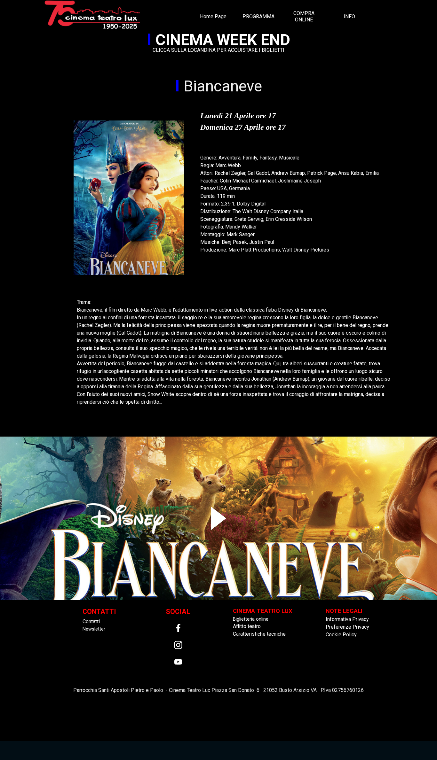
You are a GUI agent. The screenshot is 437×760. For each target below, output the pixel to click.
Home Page (213, 16)
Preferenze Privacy (347, 627)
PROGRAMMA (258, 16)
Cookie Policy (341, 635)
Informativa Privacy (347, 619)
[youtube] (178, 662)
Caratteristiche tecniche (259, 634)
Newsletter (94, 629)
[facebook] (178, 628)
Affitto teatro (247, 626)
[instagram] (178, 645)
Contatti (91, 621)
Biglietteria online (250, 619)
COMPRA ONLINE (303, 17)
